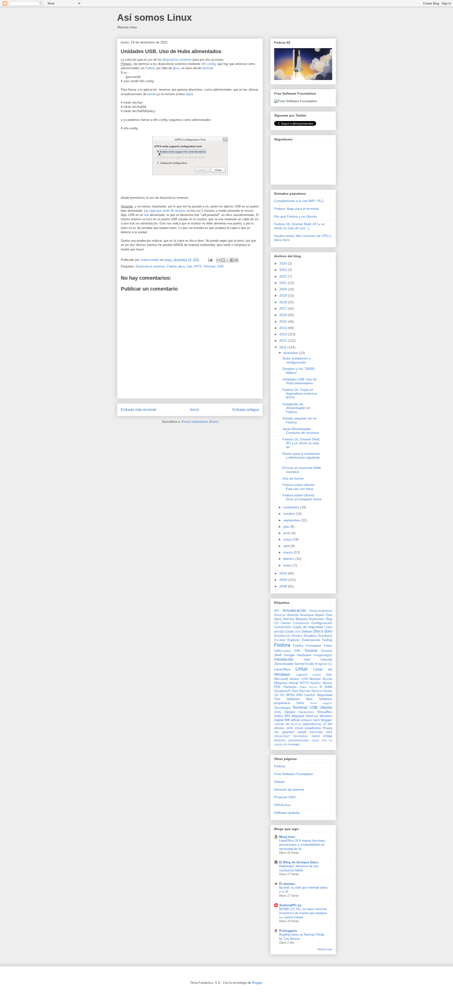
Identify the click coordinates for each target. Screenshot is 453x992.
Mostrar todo (325, 949)
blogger (326, 720)
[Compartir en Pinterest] (236, 260)
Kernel (300, 664)
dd (287, 724)
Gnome (311, 650)
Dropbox (310, 635)
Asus (277, 619)
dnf (329, 724)
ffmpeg (327, 728)
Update (289, 712)
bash (316, 720)
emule (299, 728)
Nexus (327, 683)
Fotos (328, 645)
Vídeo (278, 716)
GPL (297, 651)
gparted (288, 732)
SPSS (290, 695)
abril (287, 546)
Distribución (282, 635)
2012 (283, 340)
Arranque (307, 615)
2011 (283, 347)
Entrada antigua (245, 410)
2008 (283, 586)
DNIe (298, 631)
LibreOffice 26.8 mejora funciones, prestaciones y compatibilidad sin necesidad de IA (302, 845)
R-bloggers (288, 931)
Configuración (321, 623)
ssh (324, 740)
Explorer (293, 640)
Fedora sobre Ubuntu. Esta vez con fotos (298, 487)
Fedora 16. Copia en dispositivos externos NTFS (299, 394)
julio (286, 526)
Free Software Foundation (293, 774)
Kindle (310, 664)
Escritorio (325, 635)
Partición (290, 687)
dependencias (312, 724)
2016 (283, 315)
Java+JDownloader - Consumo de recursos (300, 431)
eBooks (279, 728)
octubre (289, 513)
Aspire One (323, 615)
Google (289, 655)
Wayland (297, 716)
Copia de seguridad (308, 627)
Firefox (298, 645)
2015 (283, 321)
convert (279, 724)
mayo (288, 539)
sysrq (278, 744)
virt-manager (291, 744)
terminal (207, 68)
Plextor (313, 687)
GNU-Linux (282, 651)
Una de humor (293, 478)
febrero (289, 559)
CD (276, 623)
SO (282, 695)
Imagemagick (323, 655)
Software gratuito (287, 813)
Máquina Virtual (286, 683)
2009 (283, 580)
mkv (329, 732)
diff (324, 724)
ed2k (289, 728)
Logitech (301, 674)
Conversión (282, 627)
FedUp (327, 640)
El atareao (287, 884)
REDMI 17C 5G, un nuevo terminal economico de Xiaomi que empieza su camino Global (303, 913)
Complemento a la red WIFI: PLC (299, 201)
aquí (189, 94)
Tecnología (282, 707)
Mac (329, 674)
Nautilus (315, 683)
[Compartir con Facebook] (232, 260)
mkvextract (281, 736)
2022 (283, 276)
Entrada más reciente (138, 410)
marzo (288, 552)
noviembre (291, 507)
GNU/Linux (282, 805)
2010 (283, 573)
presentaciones (298, 740)
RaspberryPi (282, 691)
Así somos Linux (154, 17)
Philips (303, 687)
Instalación (283, 659)
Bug (329, 619)
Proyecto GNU (285, 797)
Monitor (315, 679)
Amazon (279, 615)
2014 (283, 328)
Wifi (287, 720)
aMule (295, 720)
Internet (326, 659)
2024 (283, 263)
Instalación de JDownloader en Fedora (296, 408)
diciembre (291, 353)
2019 (283, 295)
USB (220, 266)
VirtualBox (324, 712)
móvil (315, 736)
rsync (315, 740)
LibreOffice (282, 669)
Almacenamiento (320, 610)
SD (276, 695)
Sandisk (309, 695)
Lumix (317, 674)
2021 (283, 283)
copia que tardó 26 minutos (166, 210)
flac (276, 732)
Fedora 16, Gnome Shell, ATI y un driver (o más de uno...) (299, 226)
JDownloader (284, 664)
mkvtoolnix (300, 736)
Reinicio (316, 691)
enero (288, 565)
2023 (283, 270)
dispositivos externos (177, 59)
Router (327, 691)
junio (287, 533)
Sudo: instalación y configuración (296, 360)
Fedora (150, 68)
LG (330, 664)
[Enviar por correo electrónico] (218, 260)
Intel (307, 659)
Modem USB (298, 679)
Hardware (304, 655)
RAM (328, 687)
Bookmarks (317, 619)
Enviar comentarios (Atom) (200, 421)
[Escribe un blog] (223, 260)
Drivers (297, 635)
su (330, 740)
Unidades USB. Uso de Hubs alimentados (299, 381)
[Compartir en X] (227, 260)
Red (295, 691)
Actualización (294, 610)
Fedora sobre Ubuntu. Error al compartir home (302, 497)
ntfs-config (208, 64)
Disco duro (322, 631)
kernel (151, 94)
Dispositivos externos (150, 266)
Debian (307, 631)
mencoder (316, 732)
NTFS (198, 266)
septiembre (292, 520)
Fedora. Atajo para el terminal (296, 209)
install (302, 732)
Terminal (209, 266)
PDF (277, 687)
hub (147, 215)
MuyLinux (287, 837)
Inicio (194, 410)
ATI (276, 610)
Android (292, 615)
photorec (280, 740)
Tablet (300, 703)
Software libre (300, 699)
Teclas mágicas (321, 703)
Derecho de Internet (289, 789)
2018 (283, 302)
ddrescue (295, 724)
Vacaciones (306, 712)
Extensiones (311, 640)
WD (287, 716)
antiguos (306, 720)
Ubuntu (326, 707)
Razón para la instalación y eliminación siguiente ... (301, 458)
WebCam (312, 716)
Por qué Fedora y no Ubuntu (295, 216)
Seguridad (324, 695)
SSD (299, 695)
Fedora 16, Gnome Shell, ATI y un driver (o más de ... (301, 443)
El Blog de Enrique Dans (298, 862)
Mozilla (327, 679)
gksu (176, 68)
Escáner (279, 640)
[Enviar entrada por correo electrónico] (209, 260)
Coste (289, 631)
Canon (286, 623)
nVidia (327, 736)
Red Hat (304, 691)
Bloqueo (302, 619)
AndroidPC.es (290, 905)
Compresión (301, 623)
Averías (288, 619)
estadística (313, 728)
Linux (301, 669)
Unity (277, 712)
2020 (283, 289)
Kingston (321, 664)
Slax (277, 699)
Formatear (313, 645)
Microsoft (281, 679)
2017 (283, 308)
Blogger (257, 982)
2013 (283, 334)
